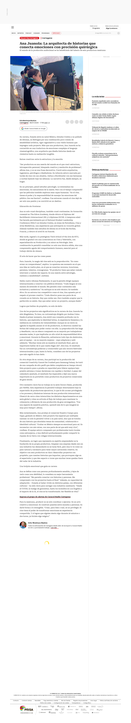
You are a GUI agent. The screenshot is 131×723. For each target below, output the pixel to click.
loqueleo (86, 712)
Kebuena (99, 709)
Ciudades (36, 33)
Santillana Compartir (71, 706)
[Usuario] (118, 33)
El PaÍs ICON (69, 712)
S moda (77, 712)
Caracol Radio (65, 27)
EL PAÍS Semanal (83, 709)
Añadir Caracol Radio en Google (35, 129)
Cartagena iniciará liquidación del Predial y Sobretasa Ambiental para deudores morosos (105, 175)
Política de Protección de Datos (109, 700)
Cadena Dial (76, 709)
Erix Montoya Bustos (28, 120)
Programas (45, 33)
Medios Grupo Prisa (26, 713)
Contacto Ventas (27, 700)
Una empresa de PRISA (26, 708)
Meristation (95, 712)
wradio (62, 709)
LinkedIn (76, 122)
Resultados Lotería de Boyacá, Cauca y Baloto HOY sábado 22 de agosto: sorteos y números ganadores (106, 142)
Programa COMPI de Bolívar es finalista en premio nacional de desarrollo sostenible (106, 194)
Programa (96, 28)
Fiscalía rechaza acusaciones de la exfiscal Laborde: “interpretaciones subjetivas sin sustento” (105, 155)
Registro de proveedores (80, 700)
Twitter (72, 122)
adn (93, 706)
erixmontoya (40, 121)
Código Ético (87, 703)
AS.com (86, 706)
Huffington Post (46, 709)
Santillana (60, 706)
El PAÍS (43, 706)
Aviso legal (93, 700)
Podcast (29, 33)
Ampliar (79, 60)
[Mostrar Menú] (12, 27)
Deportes (20, 33)
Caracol (100, 706)
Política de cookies (45, 703)
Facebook (67, 122)
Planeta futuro (91, 709)
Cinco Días (69, 709)
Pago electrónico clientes (51, 700)
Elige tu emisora (111, 28)
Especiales (56, 33)
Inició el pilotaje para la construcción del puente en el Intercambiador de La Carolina (106, 185)
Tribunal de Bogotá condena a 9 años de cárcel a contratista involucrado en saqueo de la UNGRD (105, 128)
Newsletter (114, 33)
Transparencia (76, 703)
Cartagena (47, 38)
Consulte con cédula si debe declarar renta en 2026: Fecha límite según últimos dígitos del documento (105, 115)
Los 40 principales (51, 706)
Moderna (51, 712)
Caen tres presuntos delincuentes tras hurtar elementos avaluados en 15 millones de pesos (106, 204)
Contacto (16, 700)
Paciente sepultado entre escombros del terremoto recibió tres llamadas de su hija (106, 102)
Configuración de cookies (61, 703)
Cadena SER (80, 706)
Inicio (14, 33)
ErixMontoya (38, 121)
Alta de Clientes (65, 700)
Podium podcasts (61, 712)
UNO (56, 709)
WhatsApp (81, 122)
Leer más (54, 527)
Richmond (42, 712)
